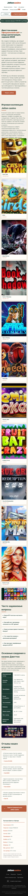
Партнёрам (20, 877)
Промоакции (5, 9)
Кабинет (6, 14)
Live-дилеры (21, 7)
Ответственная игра (10, 877)
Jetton (14, 2)
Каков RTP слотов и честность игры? (12, 616)
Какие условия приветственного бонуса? (13, 630)
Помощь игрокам (15, 9)
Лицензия (13, 874)
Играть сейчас (9, 92)
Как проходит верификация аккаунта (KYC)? (12, 644)
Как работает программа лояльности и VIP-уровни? (11, 623)
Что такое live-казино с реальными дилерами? (10, 637)
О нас (7, 874)
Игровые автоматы (8, 7)
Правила (19, 874)
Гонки (15, 7)
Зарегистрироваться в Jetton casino (14, 808)
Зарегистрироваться (20, 14)
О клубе (23, 9)
